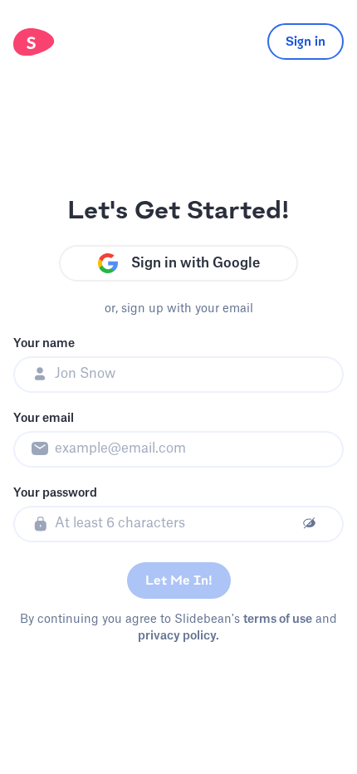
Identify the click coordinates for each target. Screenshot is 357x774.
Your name (44, 344)
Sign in (305, 41)
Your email (43, 418)
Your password (55, 493)
